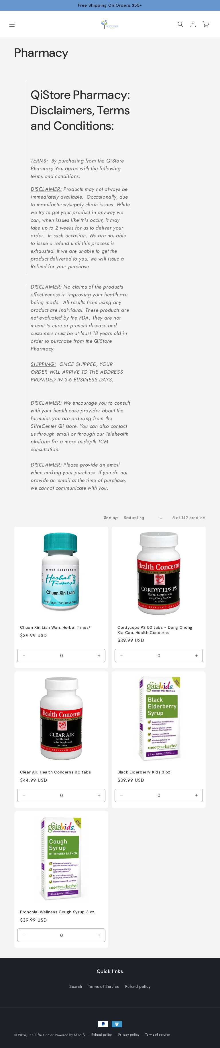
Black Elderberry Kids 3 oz (143, 772)
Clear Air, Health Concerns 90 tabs (55, 772)
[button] (12, 24)
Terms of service (157, 1034)
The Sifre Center (41, 1035)
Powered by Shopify (70, 1035)
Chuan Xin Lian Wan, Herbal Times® (55, 627)
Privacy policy (129, 1034)
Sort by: (111, 517)
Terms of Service (103, 986)
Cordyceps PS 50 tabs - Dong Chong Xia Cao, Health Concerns (154, 630)
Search (75, 986)
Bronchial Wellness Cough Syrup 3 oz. (57, 912)
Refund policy (138, 986)
